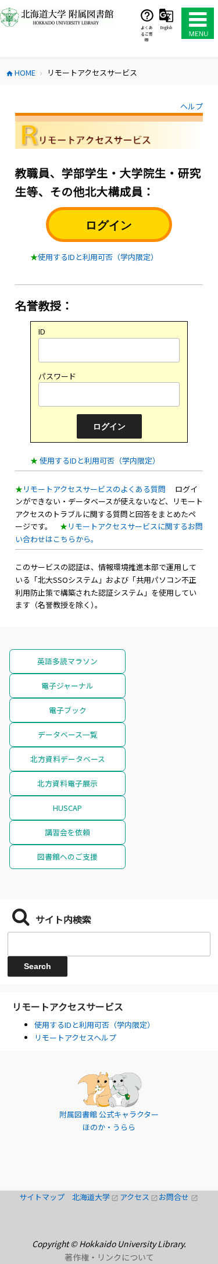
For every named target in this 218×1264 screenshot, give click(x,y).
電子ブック (68, 709)
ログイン (108, 225)
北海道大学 (96, 1196)
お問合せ (178, 1196)
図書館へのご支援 (67, 856)
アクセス (139, 1196)
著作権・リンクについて (109, 1257)
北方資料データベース (67, 758)
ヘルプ (191, 106)
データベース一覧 (68, 734)
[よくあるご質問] (147, 15)
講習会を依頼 (67, 832)
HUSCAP (67, 807)
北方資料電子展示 (67, 783)
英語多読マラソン (67, 661)
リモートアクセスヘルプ (75, 1037)
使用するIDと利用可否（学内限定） (98, 256)
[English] (166, 15)
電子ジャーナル (67, 685)
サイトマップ (45, 1196)
